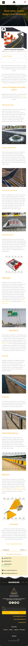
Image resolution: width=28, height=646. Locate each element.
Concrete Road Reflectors (16, 489)
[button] (3, 2)
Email (3, 607)
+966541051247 (7, 561)
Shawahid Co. (5, 343)
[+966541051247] (2, 561)
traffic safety (22, 96)
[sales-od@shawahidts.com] (2, 570)
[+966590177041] (2, 558)
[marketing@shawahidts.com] (2, 573)
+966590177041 (7, 558)
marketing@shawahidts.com (10, 573)
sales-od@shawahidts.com (10, 570)
